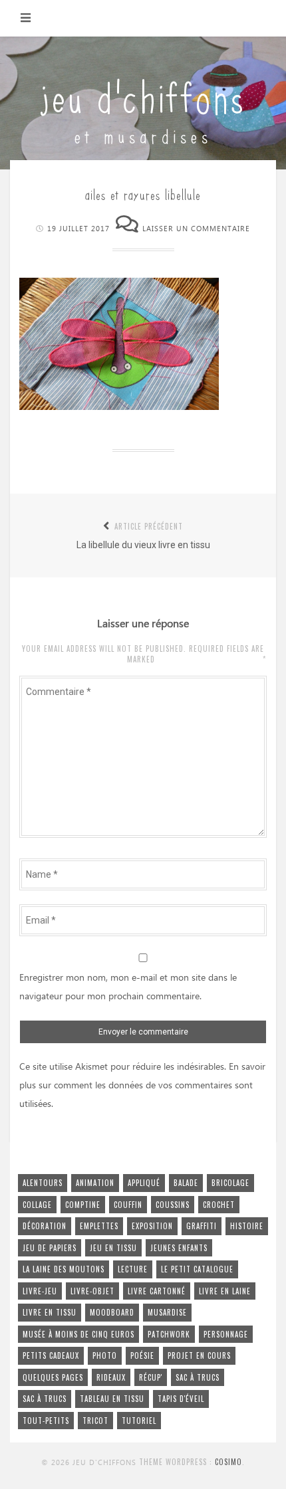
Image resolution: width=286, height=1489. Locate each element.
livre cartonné (157, 1291)
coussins (173, 1204)
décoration (45, 1226)
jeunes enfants (179, 1247)
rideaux (111, 1377)
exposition (152, 1226)
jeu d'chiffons (143, 94)
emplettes (99, 1226)
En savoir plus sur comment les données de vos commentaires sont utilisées (142, 1086)
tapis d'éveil (181, 1398)
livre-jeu (40, 1291)
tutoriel (139, 1420)
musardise (167, 1312)
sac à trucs (197, 1377)
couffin (128, 1204)
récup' (150, 1377)
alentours (43, 1182)
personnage (226, 1334)
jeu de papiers (49, 1247)
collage (37, 1204)
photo (104, 1355)
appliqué (144, 1182)
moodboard (112, 1312)
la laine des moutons (63, 1269)
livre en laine (225, 1291)
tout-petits (46, 1420)
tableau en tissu (112, 1398)
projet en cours (199, 1355)
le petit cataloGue (197, 1269)
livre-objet (92, 1291)
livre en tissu (49, 1312)
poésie (142, 1355)
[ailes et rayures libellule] (119, 406)
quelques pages (53, 1377)
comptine (82, 1204)
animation (95, 1182)
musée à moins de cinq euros (78, 1334)
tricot (95, 1420)
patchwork (169, 1334)
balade (186, 1182)
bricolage (230, 1182)
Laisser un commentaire (196, 229)
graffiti (201, 1226)
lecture (133, 1269)
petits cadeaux (51, 1355)
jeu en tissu (113, 1247)
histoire (246, 1226)
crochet (219, 1204)
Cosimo (228, 1461)
